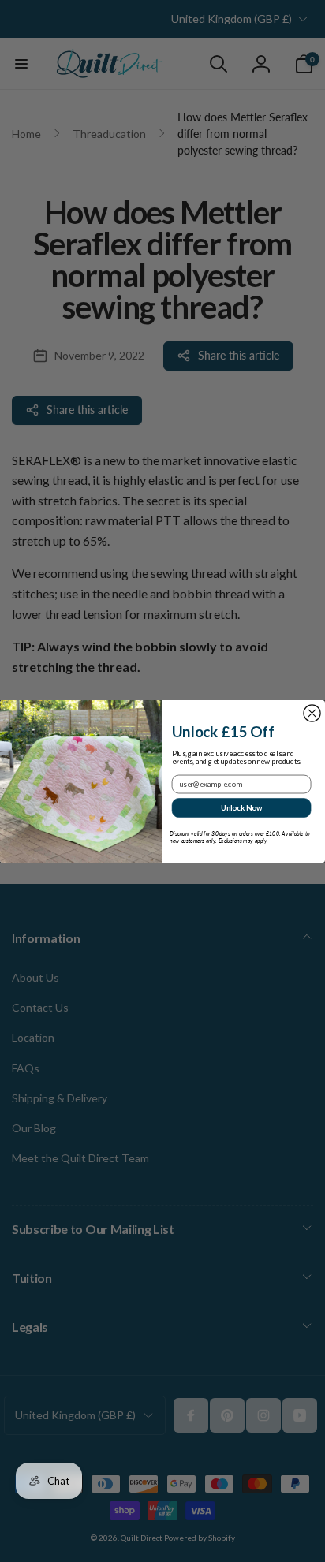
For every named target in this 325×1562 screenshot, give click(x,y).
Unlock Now (242, 807)
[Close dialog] (312, 712)
